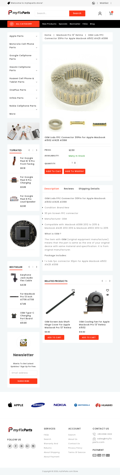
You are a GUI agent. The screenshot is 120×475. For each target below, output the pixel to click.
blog (92, 24)
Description (51, 188)
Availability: (52, 155)
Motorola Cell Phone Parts (22, 45)
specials (63, 24)
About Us (72, 439)
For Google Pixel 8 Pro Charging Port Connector (26, 183)
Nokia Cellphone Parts (23, 105)
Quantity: (50, 163)
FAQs (85, 24)
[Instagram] (33, 446)
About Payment (51, 456)
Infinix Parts (17, 97)
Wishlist (104, 3)
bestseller (75, 24)
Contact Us (74, 443)
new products (49, 24)
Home (48, 35)
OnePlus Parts (18, 89)
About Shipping (52, 452)
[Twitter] (9, 446)
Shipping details (89, 188)
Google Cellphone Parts (20, 57)
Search (77, 13)
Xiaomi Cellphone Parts (20, 69)
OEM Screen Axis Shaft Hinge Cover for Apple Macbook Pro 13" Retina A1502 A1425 (58, 326)
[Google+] (27, 446)
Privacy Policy (75, 448)
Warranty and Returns (51, 445)
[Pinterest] (21, 446)
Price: (48, 150)
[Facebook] (15, 446)
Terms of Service (76, 452)
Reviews (69, 188)
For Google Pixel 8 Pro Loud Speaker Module (28, 200)
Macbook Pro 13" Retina (69, 35)
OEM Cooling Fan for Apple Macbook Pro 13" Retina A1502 (94, 324)
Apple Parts (17, 36)
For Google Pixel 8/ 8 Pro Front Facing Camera (27, 162)
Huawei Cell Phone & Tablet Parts (22, 80)
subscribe (23, 381)
